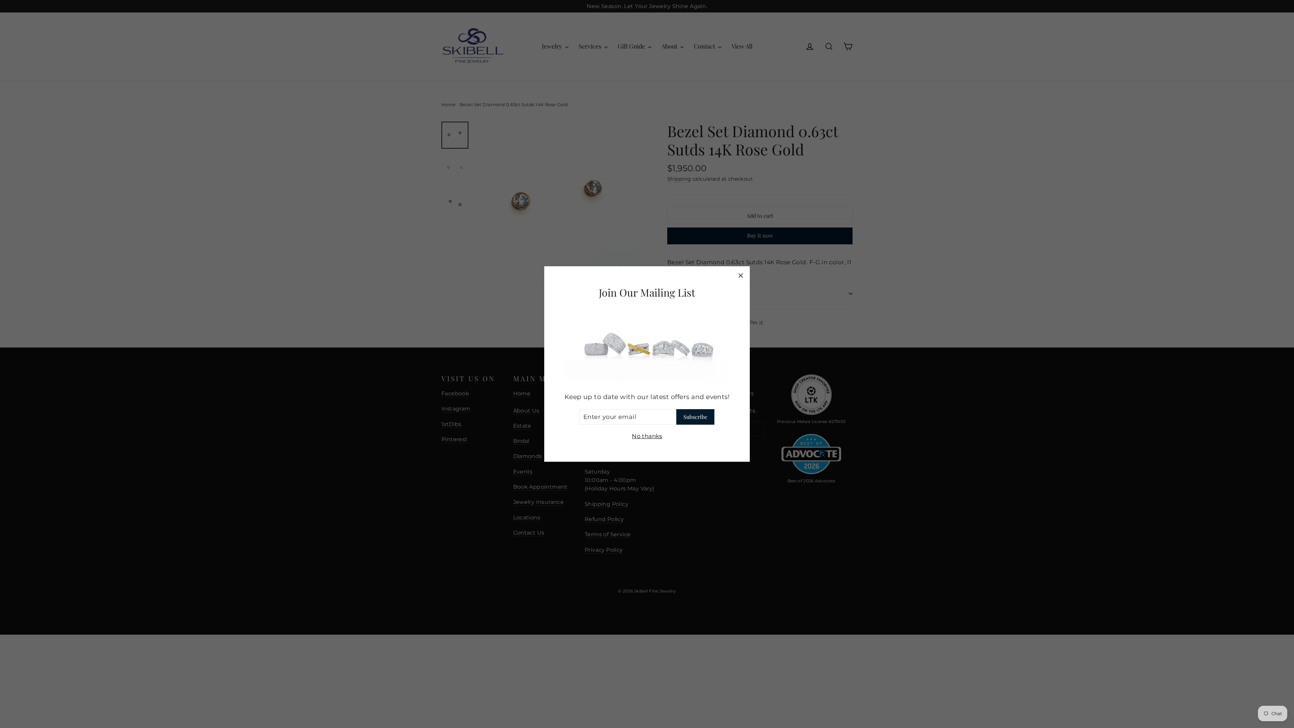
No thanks (647, 436)
